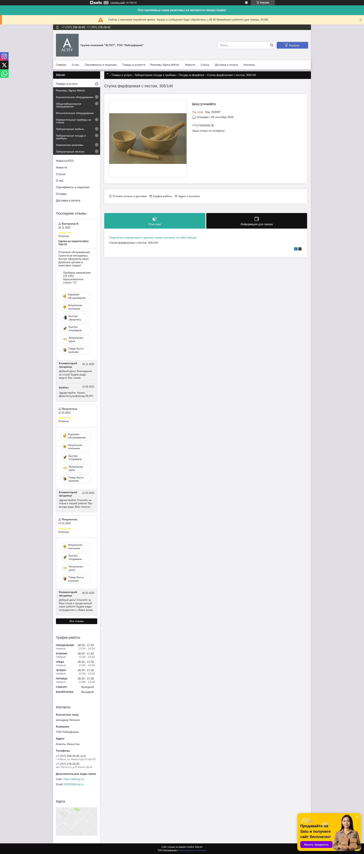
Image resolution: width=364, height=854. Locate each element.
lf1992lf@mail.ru (74, 784)
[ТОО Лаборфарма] (67, 44)
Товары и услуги (132, 64)
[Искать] (271, 45)
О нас (75, 64)
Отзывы (61, 193)
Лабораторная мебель (70, 129)
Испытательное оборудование (75, 113)
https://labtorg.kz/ (74, 779)
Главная (61, 64)
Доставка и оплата (226, 64)
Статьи (205, 64)
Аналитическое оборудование (74, 97)
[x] (299, 249)
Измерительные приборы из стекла (73, 121)
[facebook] (295, 249)
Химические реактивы (69, 144)
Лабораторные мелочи (70, 151)
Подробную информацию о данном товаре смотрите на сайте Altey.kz (153, 237)
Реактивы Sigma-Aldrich (164, 64)
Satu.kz (198, 847)
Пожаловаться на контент (193, 850)
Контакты (249, 64)
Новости (190, 64)
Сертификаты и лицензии (101, 64)
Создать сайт (118, 2)
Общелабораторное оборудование (68, 105)
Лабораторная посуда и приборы (155, 74)
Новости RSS (65, 160)
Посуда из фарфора (191, 74)
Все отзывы (77, 621)
